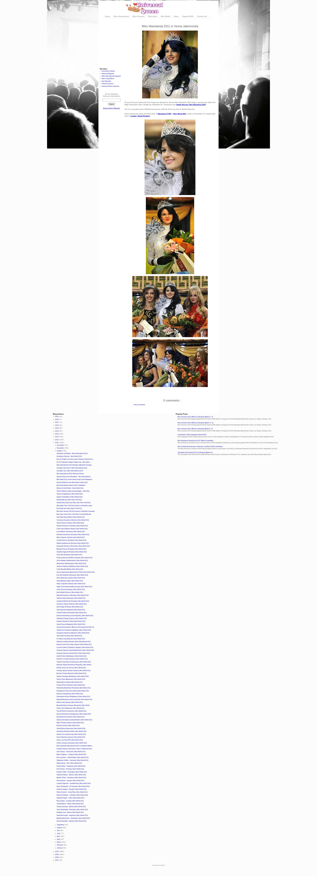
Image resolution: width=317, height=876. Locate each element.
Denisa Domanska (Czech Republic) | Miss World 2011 (75, 615)
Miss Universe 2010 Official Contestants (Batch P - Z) (195, 417)
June (59, 833)
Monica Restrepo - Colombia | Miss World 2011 (72, 795)
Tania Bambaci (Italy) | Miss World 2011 (70, 581)
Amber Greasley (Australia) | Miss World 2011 (72, 743)
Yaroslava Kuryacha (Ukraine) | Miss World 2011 (73, 520)
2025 (57, 416)
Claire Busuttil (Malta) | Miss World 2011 (70, 569)
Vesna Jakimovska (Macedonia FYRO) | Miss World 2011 (76, 572)
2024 (57, 419)
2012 (57, 440)
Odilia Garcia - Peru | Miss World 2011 (69, 763)
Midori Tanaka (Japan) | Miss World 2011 (70, 723)
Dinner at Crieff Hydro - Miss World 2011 (70, 488)
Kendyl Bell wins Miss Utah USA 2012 (69, 500)
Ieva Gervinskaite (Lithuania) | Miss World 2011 (72, 575)
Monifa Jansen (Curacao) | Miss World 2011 (71, 668)
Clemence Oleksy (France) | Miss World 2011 (72, 604)
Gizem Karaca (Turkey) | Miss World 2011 (70, 523)
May (58, 836)
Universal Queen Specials (110, 86)
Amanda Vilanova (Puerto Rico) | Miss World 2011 (73, 653)
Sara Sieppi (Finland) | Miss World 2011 (70, 607)
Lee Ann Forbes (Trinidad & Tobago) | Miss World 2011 (75, 647)
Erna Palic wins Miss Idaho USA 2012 (69, 508)
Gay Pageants (106, 81)
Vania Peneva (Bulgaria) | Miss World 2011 (71, 624)
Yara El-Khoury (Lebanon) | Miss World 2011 (71, 711)
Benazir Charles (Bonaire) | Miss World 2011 (71, 673)
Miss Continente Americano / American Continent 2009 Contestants (200, 446)
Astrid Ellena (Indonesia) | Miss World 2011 (71, 728)
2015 (57, 431)
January (60, 848)
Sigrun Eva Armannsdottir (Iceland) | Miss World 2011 (74, 587)
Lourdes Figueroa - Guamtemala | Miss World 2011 (74, 783)
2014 (57, 434)
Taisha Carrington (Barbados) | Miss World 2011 (73, 676)
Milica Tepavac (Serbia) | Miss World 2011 (71, 537)
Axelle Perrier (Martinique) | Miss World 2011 (72, 656)
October (60, 451)
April (58, 839)
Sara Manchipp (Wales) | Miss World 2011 (71, 517)
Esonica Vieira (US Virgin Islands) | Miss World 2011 (74, 644)
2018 (57, 425)
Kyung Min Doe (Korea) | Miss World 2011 (71, 717)
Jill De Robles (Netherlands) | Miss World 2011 (72, 560)
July (58, 830)
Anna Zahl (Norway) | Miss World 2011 (69, 555)
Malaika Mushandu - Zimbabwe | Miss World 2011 (73, 818)
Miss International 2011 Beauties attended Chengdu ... (75, 465)
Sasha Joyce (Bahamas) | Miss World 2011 (71, 679)
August (59, 827)
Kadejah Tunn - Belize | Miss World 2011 (70, 812)
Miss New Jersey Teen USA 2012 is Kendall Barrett (74, 514)
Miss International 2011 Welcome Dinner (70, 474)
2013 (57, 437)
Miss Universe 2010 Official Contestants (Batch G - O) (195, 423)
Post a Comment (139, 405)
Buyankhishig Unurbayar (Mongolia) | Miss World (73, 705)
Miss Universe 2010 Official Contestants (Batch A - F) (195, 429)
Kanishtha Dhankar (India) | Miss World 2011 (72, 731)
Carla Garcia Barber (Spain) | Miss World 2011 (72, 529)
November (60, 448)
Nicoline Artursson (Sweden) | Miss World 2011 (72, 526)
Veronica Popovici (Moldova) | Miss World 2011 (72, 566)
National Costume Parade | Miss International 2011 (74, 641)
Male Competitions (108, 78)
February (60, 845)
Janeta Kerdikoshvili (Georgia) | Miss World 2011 (73, 601)
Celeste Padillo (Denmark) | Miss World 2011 (72, 612)
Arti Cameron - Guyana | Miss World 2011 (70, 780)
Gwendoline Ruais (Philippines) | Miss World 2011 (73, 696)
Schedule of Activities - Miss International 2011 (72, 453)
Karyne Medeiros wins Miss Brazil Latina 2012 (72, 482)
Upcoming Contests (108, 71)
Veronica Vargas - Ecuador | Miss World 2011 (72, 789)
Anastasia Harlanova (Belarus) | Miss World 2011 (73, 633)
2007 (57, 860)
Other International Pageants (111, 76)
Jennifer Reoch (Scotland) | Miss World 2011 (71, 540)
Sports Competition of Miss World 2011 (70, 497)
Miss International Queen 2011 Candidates (71, 485)
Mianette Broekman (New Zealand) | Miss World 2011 (74, 699)
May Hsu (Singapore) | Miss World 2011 (70, 694)
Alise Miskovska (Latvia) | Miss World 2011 (71, 578)
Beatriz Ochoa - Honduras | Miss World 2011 (71, 777)
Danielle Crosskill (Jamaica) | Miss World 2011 (72, 659)
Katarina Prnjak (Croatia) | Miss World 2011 (71, 621)
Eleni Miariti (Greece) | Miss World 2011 (70, 592)
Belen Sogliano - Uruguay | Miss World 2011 (71, 754)
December (60, 445)
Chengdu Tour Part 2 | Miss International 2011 (72, 468)
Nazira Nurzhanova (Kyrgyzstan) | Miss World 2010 (74, 714)
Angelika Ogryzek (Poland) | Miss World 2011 (72, 552)
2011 (57, 442)
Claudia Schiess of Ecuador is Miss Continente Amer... (75, 749)
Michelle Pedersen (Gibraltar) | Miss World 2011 (73, 595)
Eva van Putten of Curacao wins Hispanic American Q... (75, 459)
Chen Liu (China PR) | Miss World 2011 (70, 740)
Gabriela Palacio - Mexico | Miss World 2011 (71, 775)
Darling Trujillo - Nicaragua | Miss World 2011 (72, 772)
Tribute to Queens (108, 84)
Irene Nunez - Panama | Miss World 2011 (70, 769)
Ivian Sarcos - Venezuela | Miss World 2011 (71, 751)
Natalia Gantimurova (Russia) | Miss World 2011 (73, 543)
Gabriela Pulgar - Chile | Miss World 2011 (70, 798)
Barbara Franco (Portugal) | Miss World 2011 (71, 549)
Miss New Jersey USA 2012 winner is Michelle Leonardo (76, 511)
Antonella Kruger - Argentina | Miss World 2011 (72, 815)
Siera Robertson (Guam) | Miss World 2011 (71, 737)
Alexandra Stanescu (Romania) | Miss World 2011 (73, 546)
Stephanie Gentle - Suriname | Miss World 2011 (72, 760)
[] (108, 108)
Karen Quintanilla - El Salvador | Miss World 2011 (73, 786)
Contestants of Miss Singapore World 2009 (192, 435)
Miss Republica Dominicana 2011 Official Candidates (195, 440)
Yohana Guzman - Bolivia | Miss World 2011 (71, 806)
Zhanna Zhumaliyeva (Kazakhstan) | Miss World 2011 (74, 720)
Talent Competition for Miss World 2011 (70, 494)
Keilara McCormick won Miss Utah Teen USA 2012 (74, 502)
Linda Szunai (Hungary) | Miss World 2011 (71, 589)
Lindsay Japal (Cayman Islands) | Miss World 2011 (74, 670)
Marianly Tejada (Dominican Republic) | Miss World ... (74, 665)
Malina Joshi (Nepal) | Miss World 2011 (70, 702)
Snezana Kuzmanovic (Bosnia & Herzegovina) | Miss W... (76, 627)
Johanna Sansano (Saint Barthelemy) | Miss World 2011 (75, 650)
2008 (57, 857)
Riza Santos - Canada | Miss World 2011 (70, 801)
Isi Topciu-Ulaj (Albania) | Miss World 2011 (71, 639)
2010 (57, 851)
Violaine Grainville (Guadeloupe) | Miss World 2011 (74, 662)
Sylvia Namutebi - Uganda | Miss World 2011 (72, 821)
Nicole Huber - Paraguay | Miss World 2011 (71, 766)
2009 (57, 854)
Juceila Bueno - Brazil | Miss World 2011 (70, 804)
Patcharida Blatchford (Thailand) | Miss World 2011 (74, 688)
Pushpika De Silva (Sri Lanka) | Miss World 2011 (73, 691)
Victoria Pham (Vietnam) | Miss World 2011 (71, 685)
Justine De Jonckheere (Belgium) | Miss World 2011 (74, 630)
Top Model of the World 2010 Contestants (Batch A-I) (195, 452)
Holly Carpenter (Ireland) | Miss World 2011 (71, 584)
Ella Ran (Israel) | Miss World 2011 (68, 725)
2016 (57, 428)
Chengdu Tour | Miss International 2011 (70, 471)
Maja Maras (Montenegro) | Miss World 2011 (71, 563)
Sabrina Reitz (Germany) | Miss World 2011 (71, 598)
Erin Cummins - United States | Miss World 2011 (73, 757)
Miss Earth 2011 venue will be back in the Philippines (74, 479)
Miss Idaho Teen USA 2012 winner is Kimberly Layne (74, 505)
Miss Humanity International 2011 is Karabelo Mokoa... (75, 746)
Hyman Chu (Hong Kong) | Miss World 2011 (71, 734)
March (59, 842)
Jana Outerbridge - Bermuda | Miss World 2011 (72, 809)
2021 (57, 422)
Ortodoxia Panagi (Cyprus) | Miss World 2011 (72, 618)
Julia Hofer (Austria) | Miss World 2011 (69, 636)
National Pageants (108, 74)
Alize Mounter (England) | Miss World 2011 (71, 610)
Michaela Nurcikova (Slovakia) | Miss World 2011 (73, 534)
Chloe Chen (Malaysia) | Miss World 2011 (70, 708)
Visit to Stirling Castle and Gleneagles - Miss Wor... (73, 491)
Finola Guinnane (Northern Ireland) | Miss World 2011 (74, 558)
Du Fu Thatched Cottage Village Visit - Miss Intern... (74, 462)
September (61, 825)
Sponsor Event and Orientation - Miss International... (74, 476)
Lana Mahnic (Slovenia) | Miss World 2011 (71, 531)
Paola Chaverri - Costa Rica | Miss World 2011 (72, 792)
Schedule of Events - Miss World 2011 (69, 456)
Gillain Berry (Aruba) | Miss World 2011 (70, 682)
